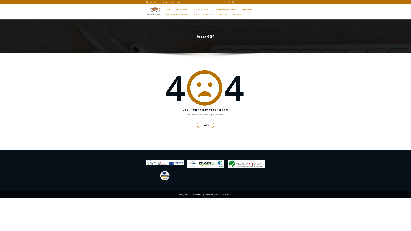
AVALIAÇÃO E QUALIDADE (203, 15)
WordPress (198, 194)
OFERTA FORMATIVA (201, 9)
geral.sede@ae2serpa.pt (172, 2)
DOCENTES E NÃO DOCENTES (177, 15)
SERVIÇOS (223, 15)
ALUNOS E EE (247, 9)
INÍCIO (168, 9)
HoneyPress (215, 194)
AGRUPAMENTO (181, 9)
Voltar (206, 125)
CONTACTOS (237, 15)
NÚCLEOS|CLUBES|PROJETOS (226, 9)
